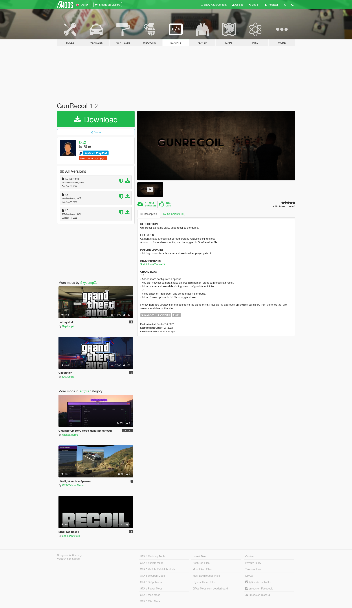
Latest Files (199, 556)
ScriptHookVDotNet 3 (152, 264)
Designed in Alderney (69, 555)
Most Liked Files (202, 569)
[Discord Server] (90, 146)
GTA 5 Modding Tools (152, 556)
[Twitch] (81, 146)
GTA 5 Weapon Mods (152, 575)
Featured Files (201, 563)
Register (273, 4)
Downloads (150, 206)
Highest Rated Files (204, 582)
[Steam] (85, 146)
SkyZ (82, 142)
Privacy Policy (253, 563)
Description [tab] (149, 214)
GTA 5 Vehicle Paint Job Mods (157, 569)
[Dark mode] (285, 4)
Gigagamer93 (70, 434)
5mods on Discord (259, 595)
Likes (168, 206)
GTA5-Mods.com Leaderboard (210, 588)
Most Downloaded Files (206, 575)
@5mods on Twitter (259, 582)
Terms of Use (253, 569)
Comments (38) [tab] (175, 214)
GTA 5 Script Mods (151, 582)
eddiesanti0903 (71, 536)
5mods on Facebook (260, 588)
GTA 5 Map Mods (150, 595)
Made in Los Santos (68, 559)
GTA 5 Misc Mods (150, 601)
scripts (84, 391)
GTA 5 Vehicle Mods (151, 563)
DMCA (249, 575)
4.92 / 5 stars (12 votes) (284, 206)
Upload (238, 4)
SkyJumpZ (88, 282)
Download (100, 118)
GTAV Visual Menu (73, 485)
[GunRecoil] (216, 145)
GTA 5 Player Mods (151, 588)
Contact (249, 556)
